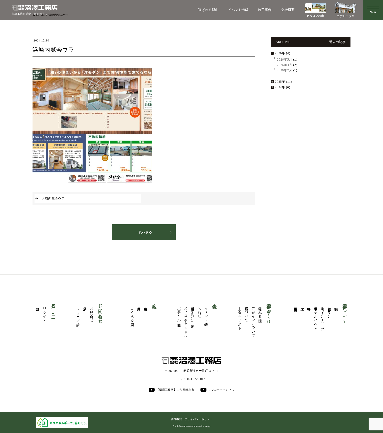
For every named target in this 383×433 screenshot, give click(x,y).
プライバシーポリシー (198, 419)
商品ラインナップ (323, 317)
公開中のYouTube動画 (192, 314)
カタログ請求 (315, 15)
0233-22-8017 (196, 379)
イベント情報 (238, 10)
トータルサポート (240, 316)
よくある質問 (132, 313)
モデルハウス (345, 16)
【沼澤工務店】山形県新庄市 (175, 389)
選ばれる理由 (208, 10)
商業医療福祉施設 (295, 305)
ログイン (45, 312)
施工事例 (264, 10)
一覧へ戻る (143, 232)
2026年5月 (284, 59)
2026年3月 (284, 65)
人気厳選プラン (329, 311)
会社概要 (288, 10)
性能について (247, 313)
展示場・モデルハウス (316, 317)
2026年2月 (284, 70)
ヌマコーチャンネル (186, 320)
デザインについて (253, 320)
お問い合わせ (92, 313)
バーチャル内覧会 (179, 313)
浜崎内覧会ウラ (53, 198)
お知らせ (199, 311)
